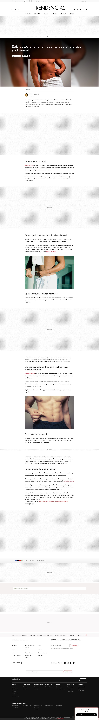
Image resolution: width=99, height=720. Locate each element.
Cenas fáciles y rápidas (48, 635)
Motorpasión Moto (60, 689)
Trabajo (40, 645)
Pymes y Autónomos (81, 689)
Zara (36, 36)
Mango (22, 36)
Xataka (13, 686)
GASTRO (54, 13)
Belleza (40, 650)
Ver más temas (16, 662)
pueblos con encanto (28, 656)
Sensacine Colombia (36, 708)
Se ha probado (29, 165)
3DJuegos (25, 686)
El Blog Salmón (81, 686)
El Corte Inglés (46, 36)
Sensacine (36, 686)
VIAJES (46, 13)
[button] (34, 94)
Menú (12, 9)
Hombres (32, 560)
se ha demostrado (69, 481)
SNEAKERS (63, 13)
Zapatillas (61, 36)
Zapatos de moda (42, 652)
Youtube (65, 663)
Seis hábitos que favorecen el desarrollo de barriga (53, 501)
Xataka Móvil (15, 689)
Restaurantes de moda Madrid (61, 635)
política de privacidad (68, 648)
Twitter (25, 56)
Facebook (77, 9)
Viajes (13, 650)
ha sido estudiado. (51, 251)
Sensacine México (38, 705)
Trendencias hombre (40, 560)
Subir (82, 679)
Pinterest (74, 9)
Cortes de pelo (29, 652)
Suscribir (74, 645)
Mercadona (67, 36)
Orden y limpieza (16, 655)
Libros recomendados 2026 (36, 635)
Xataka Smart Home (15, 694)
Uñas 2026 (80, 635)
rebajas (27, 36)
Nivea (55, 36)
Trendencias (70, 686)
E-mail (29, 56)
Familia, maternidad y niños (30, 646)
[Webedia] (16, 679)
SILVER (72, 13)
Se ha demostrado (30, 373)
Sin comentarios (17, 56)
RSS (71, 663)
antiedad (40, 655)
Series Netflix (73, 635)
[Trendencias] (49, 7)
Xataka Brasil (15, 707)
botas (13, 652)
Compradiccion (70, 691)
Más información (60, 718)
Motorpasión (59, 686)
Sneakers (14, 645)
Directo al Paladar (49, 686)
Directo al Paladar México (49, 706)
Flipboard (80, 9)
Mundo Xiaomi (15, 696)
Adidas (32, 36)
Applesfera (14, 691)
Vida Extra (25, 689)
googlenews (86, 9)
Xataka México (15, 705)
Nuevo (15, 9)
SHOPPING (37, 13)
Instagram (83, 9)
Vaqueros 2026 (25, 635)
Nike (40, 36)
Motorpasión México (59, 706)
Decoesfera (70, 689)
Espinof (36, 689)
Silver (26, 650)
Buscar (18, 9)
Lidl (51, 36)
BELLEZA (27, 13)
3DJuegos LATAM (27, 705)
